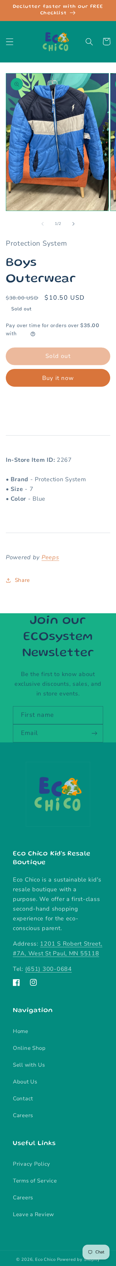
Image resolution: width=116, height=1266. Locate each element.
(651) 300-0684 (48, 969)
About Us (25, 1081)
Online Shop (29, 1048)
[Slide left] (42, 224)
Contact (23, 1098)
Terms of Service (35, 1180)
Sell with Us (29, 1065)
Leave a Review (33, 1214)
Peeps (50, 557)
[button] (9, 41)
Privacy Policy (31, 1164)
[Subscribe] (94, 733)
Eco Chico (45, 1259)
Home (20, 1031)
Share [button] (22, 580)
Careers (23, 1115)
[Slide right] (73, 224)
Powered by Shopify (78, 1259)
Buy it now (58, 378)
